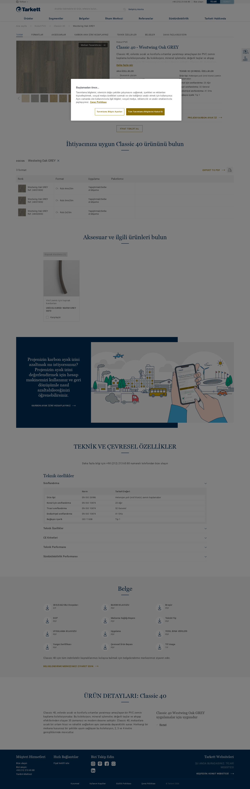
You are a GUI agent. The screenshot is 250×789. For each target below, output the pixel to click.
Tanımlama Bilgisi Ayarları (109, 112)
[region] (126, 99)
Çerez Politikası (98, 102)
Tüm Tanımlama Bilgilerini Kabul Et (145, 112)
